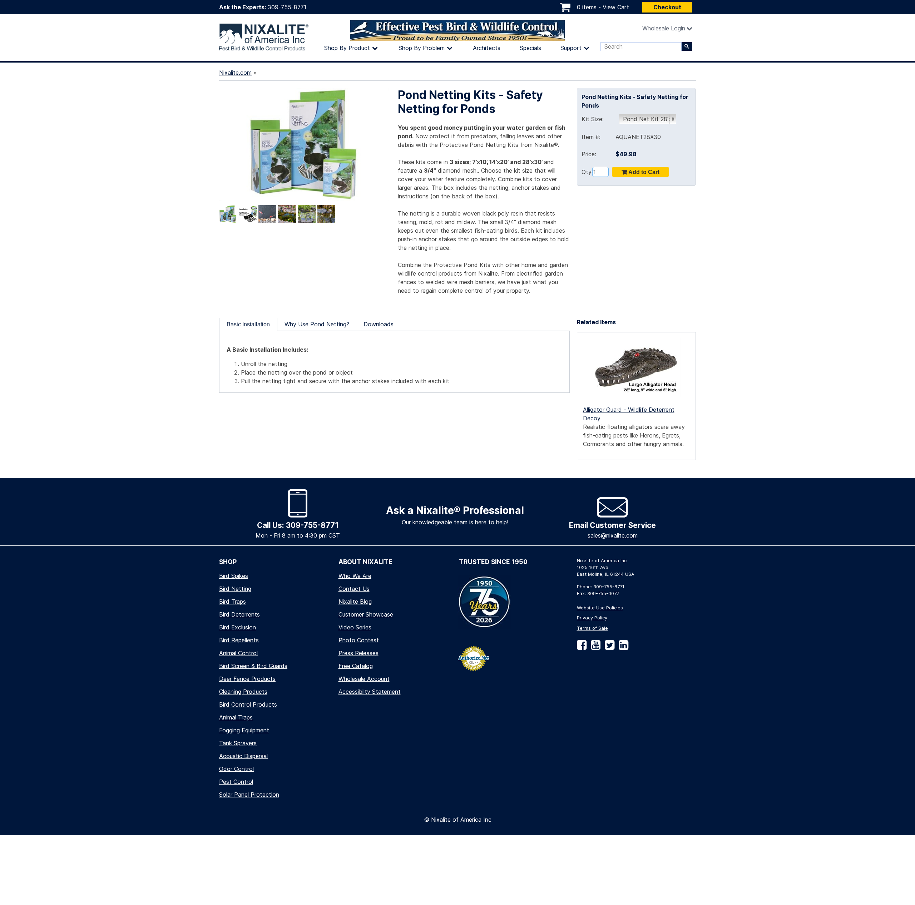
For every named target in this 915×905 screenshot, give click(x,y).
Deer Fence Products (247, 678)
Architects (486, 47)
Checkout (667, 7)
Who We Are (354, 575)
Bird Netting (235, 588)
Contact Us (354, 588)
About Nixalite (365, 561)
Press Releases (358, 653)
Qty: (587, 171)
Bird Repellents (239, 640)
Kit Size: (593, 119)
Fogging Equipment (244, 730)
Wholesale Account (364, 678)
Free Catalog (355, 665)
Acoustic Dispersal (243, 756)
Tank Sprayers (238, 743)
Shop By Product (347, 47)
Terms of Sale (592, 628)
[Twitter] (608, 647)
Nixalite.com (235, 72)
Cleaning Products (243, 691)
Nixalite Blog (355, 601)
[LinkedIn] (622, 647)
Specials (530, 47)
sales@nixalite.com (613, 535)
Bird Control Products (248, 704)
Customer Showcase (365, 614)
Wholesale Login (663, 28)
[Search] (687, 46)
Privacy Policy (592, 617)
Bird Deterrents (239, 614)
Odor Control (236, 768)
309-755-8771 (287, 7)
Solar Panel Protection (249, 794)
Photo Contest (358, 640)
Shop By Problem (422, 47)
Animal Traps (236, 717)
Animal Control (238, 653)
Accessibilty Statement (369, 691)
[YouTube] (594, 647)
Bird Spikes (233, 575)
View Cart (616, 7)
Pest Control (236, 781)
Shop (228, 561)
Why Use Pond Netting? (317, 324)
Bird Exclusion (237, 627)
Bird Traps (232, 601)
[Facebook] (582, 647)
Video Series (354, 627)
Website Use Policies (600, 607)
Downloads (378, 324)
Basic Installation (248, 324)
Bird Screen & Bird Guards (253, 665)
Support (571, 47)
